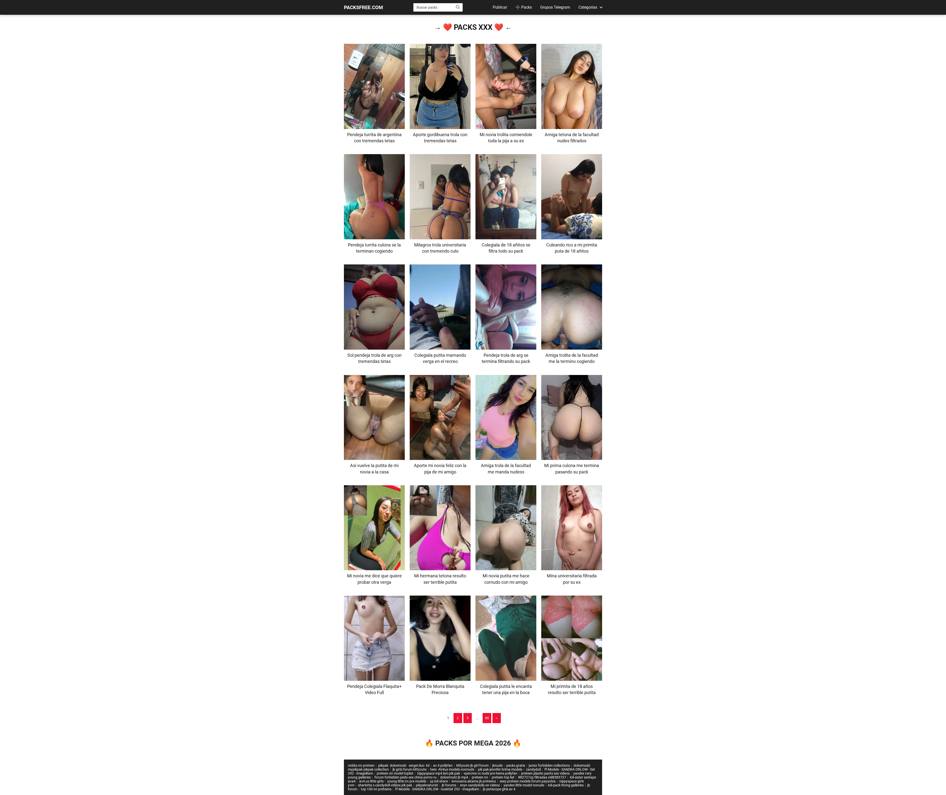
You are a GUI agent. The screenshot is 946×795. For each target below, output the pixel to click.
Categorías (587, 7)
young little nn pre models (406, 781)
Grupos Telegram (555, 7)
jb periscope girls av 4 (499, 789)
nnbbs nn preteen (361, 765)
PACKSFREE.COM (363, 7)
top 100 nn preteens (376, 789)
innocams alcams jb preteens (474, 781)
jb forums (449, 785)
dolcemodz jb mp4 (454, 777)
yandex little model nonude (524, 785)
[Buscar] (458, 7)
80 (487, 718)
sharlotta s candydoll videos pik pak (385, 785)
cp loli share (439, 781)
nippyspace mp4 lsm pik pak (438, 773)
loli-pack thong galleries (566, 785)
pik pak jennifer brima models (500, 769)
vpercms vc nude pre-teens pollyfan (490, 773)
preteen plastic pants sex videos (545, 773)
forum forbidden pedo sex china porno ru (405, 777)
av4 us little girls (371, 781)
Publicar (500, 7)
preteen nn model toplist (395, 773)
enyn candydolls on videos (480, 785)
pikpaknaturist (427, 785)
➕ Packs (523, 7)
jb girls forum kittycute (409, 769)
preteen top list (503, 777)
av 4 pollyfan (443, 765)
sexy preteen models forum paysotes (528, 781)
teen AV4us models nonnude (452, 769)
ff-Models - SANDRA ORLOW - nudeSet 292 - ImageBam (437, 789)
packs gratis (515, 765)
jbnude (497, 765)
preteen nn (480, 777)
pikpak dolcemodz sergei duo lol (403, 765)
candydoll (533, 769)
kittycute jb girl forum (472, 765)
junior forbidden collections (549, 765)
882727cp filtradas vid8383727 (542, 777)
